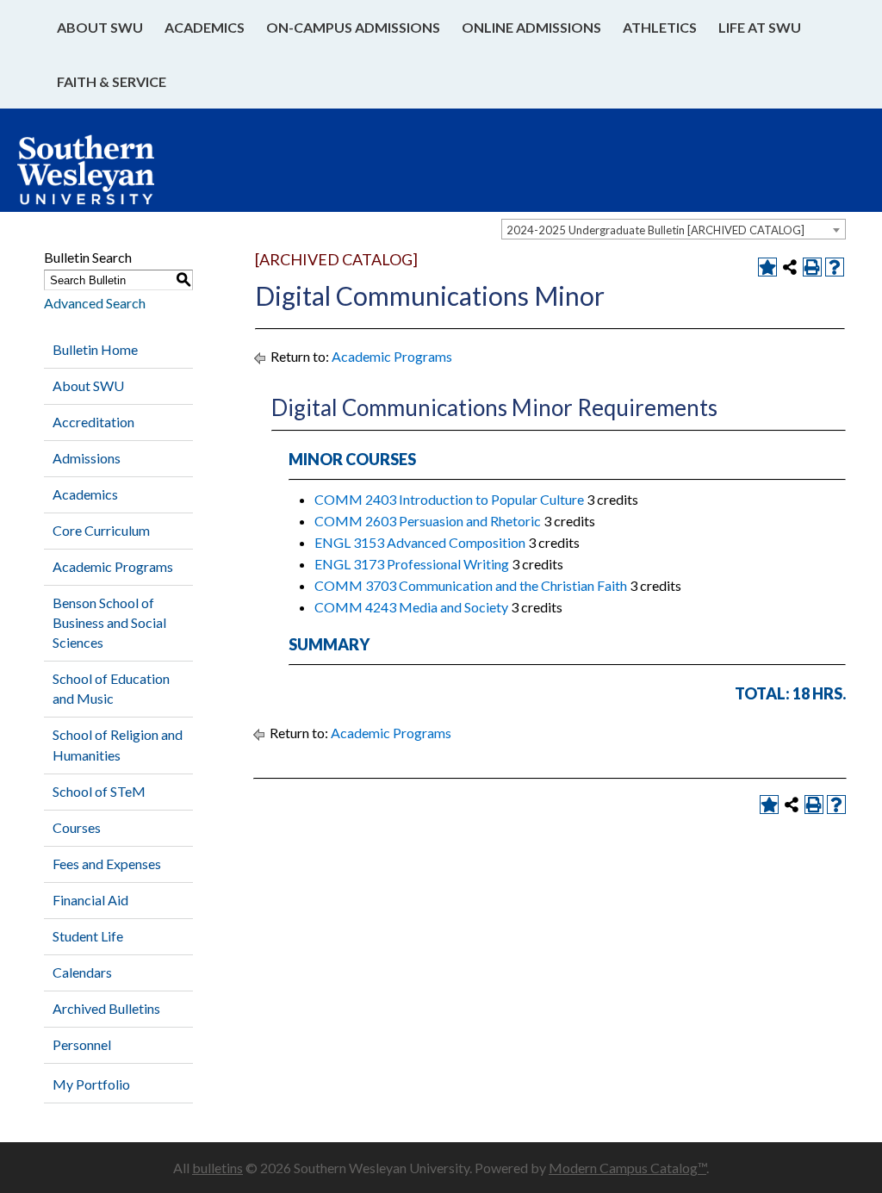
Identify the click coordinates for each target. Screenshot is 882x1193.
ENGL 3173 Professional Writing (411, 564)
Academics (205, 27)
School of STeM (99, 791)
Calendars (82, 972)
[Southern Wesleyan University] (102, 178)
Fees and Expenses (107, 863)
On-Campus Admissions (353, 27)
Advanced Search (95, 303)
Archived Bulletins (106, 1008)
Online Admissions (531, 27)
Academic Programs (113, 566)
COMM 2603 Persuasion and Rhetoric (427, 521)
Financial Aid (90, 900)
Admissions (87, 458)
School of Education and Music (111, 688)
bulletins (217, 1167)
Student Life (88, 936)
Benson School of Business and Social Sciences (109, 622)
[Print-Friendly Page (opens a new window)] (812, 267)
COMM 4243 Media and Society (411, 607)
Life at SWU (759, 27)
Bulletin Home (95, 349)
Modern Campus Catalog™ (627, 1167)
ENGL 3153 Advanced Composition (419, 542)
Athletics (660, 27)
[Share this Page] (789, 267)
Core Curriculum (101, 530)
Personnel (82, 1044)
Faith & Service (111, 81)
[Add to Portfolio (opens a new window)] (767, 267)
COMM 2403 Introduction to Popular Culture (449, 499)
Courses (77, 827)
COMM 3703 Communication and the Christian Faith (470, 585)
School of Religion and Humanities (118, 744)
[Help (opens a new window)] (834, 267)
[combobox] (673, 229)
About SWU (100, 27)
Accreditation (93, 421)
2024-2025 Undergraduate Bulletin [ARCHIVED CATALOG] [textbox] (655, 230)
